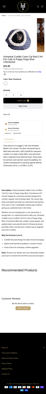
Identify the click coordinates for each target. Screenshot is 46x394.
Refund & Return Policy (10, 358)
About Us (5, 348)
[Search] (38, 6)
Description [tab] (9, 139)
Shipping (6, 69)
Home (4, 15)
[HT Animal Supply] (23, 6)
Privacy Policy (6, 363)
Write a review (23, 308)
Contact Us (5, 374)
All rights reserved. (32, 384)
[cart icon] (42, 6)
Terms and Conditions (9, 353)
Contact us (8, 133)
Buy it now (23, 106)
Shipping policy (17, 133)
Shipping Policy (7, 369)
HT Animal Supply (19, 384)
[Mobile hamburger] (4, 6)
